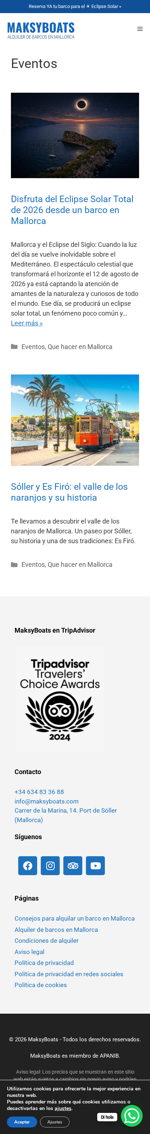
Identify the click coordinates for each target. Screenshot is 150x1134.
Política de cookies (41, 985)
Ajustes (54, 1122)
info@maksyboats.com (47, 801)
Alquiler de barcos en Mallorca (56, 929)
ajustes (63, 1108)
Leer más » (27, 323)
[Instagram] (50, 865)
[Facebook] (27, 865)
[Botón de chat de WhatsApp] (132, 1116)
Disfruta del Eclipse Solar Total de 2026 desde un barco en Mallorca (72, 210)
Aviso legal (29, 951)
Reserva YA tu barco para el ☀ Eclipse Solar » (75, 6)
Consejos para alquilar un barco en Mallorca (75, 918)
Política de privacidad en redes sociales (69, 974)
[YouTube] (95, 865)
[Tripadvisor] (72, 865)
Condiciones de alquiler (47, 940)
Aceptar (22, 1122)
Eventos (33, 346)
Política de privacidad (44, 962)
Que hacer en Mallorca (80, 346)
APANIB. (110, 1056)
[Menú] (140, 29)
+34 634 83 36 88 (39, 792)
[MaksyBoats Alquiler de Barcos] (39, 29)
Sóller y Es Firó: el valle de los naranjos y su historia (69, 492)
